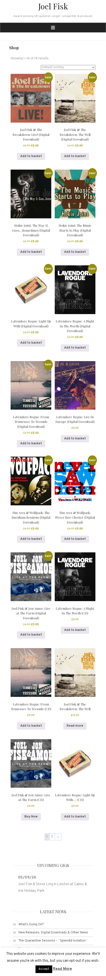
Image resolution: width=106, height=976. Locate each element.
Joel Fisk (53, 6)
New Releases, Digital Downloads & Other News (53, 933)
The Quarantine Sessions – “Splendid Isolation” (52, 941)
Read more (75, 726)
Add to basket (31, 156)
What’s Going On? (31, 925)
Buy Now (31, 817)
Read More (62, 969)
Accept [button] (43, 969)
